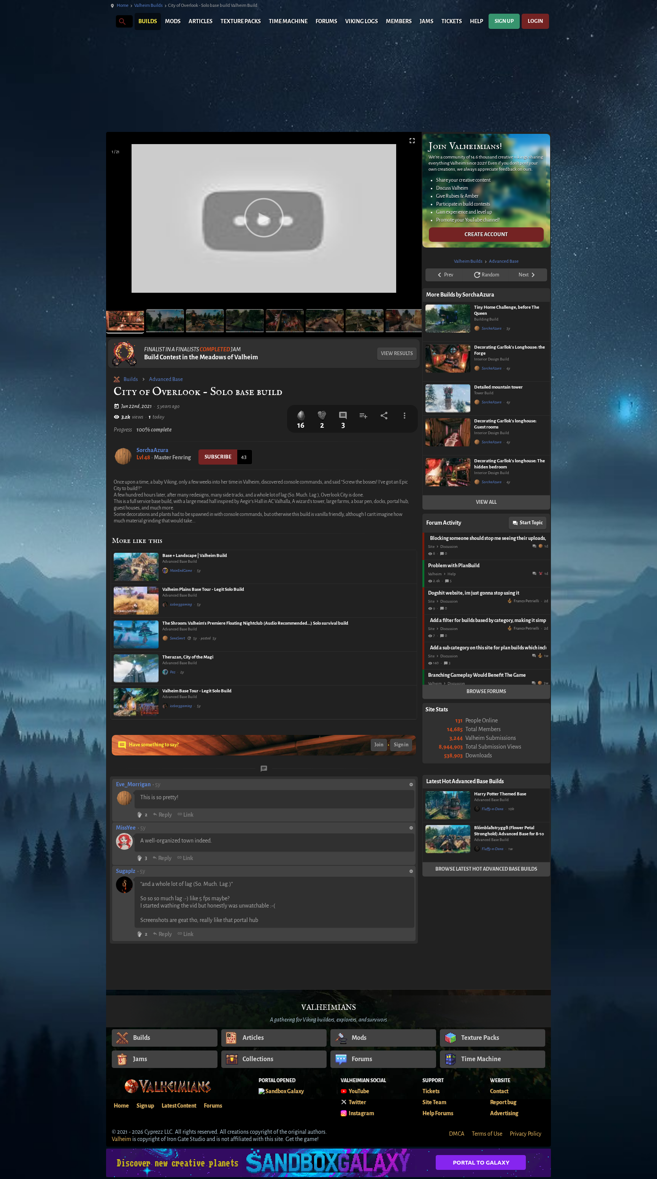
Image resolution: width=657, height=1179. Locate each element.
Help (452, 574)
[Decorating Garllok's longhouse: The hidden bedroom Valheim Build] (447, 475)
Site (431, 546)
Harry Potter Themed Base (500, 794)
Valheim (435, 574)
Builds (131, 379)
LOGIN (535, 21)
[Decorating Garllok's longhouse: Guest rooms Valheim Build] (447, 435)
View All (486, 502)
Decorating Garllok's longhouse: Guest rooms (505, 424)
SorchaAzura (152, 450)
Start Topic (531, 522)
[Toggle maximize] (412, 141)
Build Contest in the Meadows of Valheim (201, 357)
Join (379, 744)
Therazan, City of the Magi (187, 657)
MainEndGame (181, 570)
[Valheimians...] (122, 21)
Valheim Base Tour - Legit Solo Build (197, 691)
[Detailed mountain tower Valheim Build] (447, 398)
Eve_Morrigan (133, 784)
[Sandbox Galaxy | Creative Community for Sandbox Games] (328, 1163)
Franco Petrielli (526, 601)
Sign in (401, 744)
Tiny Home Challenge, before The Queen (506, 310)
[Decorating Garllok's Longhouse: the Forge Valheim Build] (447, 361)
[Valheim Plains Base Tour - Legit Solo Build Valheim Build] (136, 601)
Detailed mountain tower (498, 387)
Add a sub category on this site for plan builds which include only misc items (488, 648)
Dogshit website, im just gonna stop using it (473, 593)
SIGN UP (504, 21)
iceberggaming (181, 604)
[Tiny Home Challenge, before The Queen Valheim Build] (447, 322)
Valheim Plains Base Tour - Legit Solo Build (203, 589)
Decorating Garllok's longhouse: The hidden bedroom (509, 464)
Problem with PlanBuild (453, 565)
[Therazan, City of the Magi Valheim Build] (136, 668)
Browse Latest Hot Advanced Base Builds (486, 869)
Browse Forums (486, 691)
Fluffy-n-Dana (492, 809)
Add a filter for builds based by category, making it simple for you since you (488, 620)
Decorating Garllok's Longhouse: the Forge (509, 350)
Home (123, 5)
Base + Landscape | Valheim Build (194, 555)
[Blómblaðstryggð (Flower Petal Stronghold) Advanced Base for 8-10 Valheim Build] (447, 842)
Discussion (449, 546)
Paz (172, 672)
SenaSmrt (177, 638)
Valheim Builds (148, 5)
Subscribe (218, 457)
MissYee (126, 828)
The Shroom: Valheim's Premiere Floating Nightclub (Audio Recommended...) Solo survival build (255, 623)
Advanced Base (166, 379)
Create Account (486, 234)
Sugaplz (125, 871)
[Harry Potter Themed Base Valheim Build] (447, 805)
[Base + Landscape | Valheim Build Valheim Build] (136, 567)
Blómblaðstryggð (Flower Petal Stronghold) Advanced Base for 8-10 (509, 830)
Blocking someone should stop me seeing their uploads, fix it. (488, 538)
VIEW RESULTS (397, 353)
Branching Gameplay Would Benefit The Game (477, 675)
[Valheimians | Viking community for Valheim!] (110, 21)
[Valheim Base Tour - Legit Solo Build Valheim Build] (136, 702)
